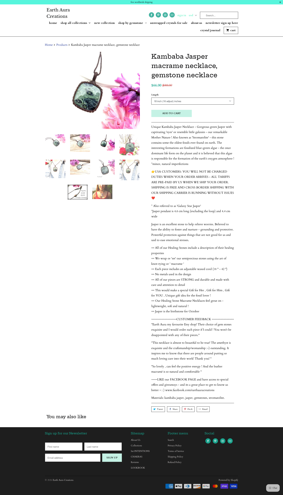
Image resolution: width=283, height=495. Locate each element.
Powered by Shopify (228, 480)
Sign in (181, 15)
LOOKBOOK (138, 467)
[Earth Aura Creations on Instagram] (165, 14)
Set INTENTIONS (140, 451)
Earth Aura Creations (58, 13)
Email (205, 409)
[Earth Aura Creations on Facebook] (151, 14)
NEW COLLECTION (104, 23)
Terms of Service (176, 451)
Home (53, 23)
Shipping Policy (175, 456)
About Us (196, 23)
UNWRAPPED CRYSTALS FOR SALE (169, 23)
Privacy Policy (174, 445)
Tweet (160, 409)
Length (155, 94)
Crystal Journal (210, 30)
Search (171, 440)
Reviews (135, 462)
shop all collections (74, 23)
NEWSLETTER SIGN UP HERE (222, 23)
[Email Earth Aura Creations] (172, 14)
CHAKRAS (136, 456)
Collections (136, 445)
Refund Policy (174, 462)
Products (61, 45)
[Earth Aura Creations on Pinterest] (158, 14)
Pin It (190, 409)
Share (175, 409)
